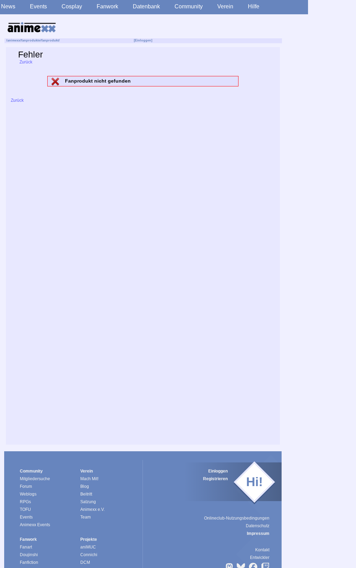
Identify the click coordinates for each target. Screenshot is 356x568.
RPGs (25, 501)
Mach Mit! (89, 478)
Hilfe (253, 6)
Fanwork (107, 6)
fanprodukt (50, 40)
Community (189, 6)
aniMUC (88, 547)
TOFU (25, 509)
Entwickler (259, 557)
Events (38, 6)
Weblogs (28, 494)
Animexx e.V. (92, 509)
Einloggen (218, 471)
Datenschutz (257, 525)
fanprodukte (30, 40)
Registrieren (215, 478)
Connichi (88, 554)
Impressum (258, 533)
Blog (84, 486)
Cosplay (72, 6)
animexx (13, 40)
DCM (85, 562)
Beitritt (86, 494)
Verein (225, 6)
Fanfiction (29, 562)
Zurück (25, 62)
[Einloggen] (143, 40)
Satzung (88, 501)
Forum (26, 486)
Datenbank (146, 6)
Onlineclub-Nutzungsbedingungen (236, 518)
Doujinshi (29, 554)
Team (85, 517)
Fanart (26, 547)
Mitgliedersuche (35, 478)
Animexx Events (35, 524)
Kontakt (262, 549)
